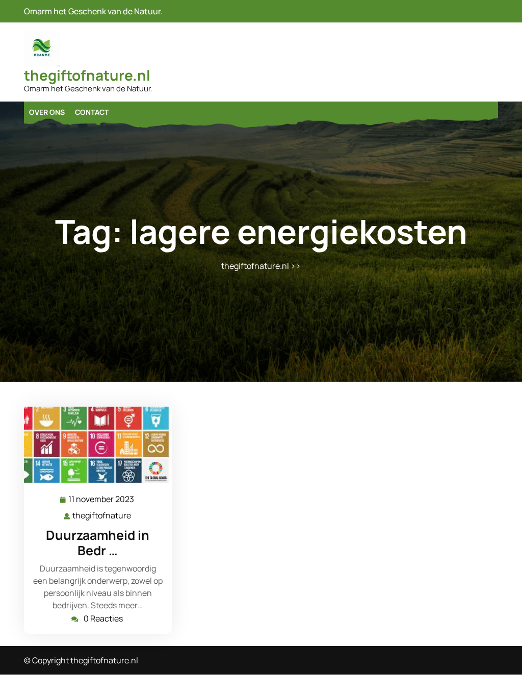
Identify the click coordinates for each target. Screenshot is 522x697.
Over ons (47, 112)
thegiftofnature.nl (87, 75)
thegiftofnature (102, 515)
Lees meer (94, 444)
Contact (92, 112)
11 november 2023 (101, 499)
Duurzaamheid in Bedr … (97, 542)
